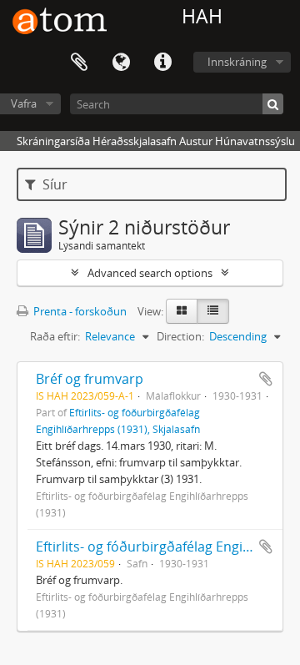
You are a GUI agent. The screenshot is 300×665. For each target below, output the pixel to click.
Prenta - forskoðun (79, 311)
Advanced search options (150, 272)
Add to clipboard (266, 378)
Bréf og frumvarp (89, 379)
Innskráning (237, 61)
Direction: (180, 336)
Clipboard (79, 62)
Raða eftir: (55, 336)
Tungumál (121, 62)
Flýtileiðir (162, 62)
